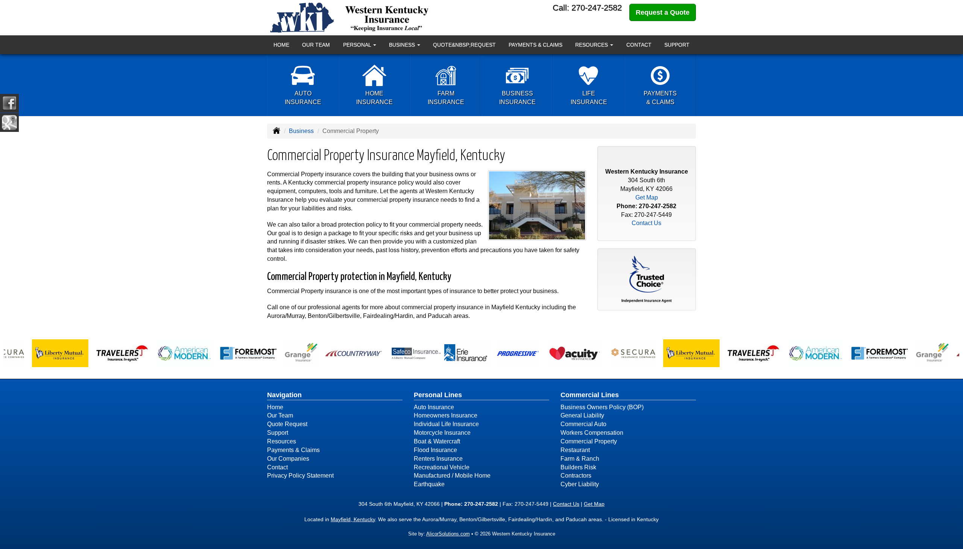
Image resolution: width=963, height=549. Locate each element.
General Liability (582, 415)
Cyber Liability (579, 484)
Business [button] (402, 45)
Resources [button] (592, 45)
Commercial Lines (589, 395)
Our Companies (288, 458)
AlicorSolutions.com (448, 534)
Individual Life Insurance (446, 424)
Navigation (284, 395)
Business (301, 131)
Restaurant (575, 450)
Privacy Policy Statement (300, 475)
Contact (639, 45)
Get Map (646, 197)
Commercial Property (588, 441)
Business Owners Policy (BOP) (602, 407)
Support (677, 45)
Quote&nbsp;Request (464, 45)
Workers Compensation (591, 433)
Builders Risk (578, 467)
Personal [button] (357, 45)
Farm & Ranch (579, 458)
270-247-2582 (657, 206)
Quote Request (287, 424)
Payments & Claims (535, 45)
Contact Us (646, 223)
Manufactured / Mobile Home (452, 475)
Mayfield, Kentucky (353, 519)
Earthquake (429, 484)
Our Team (316, 45)
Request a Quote (663, 12)
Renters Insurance (438, 458)
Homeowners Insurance (445, 415)
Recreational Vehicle (441, 467)
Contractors (575, 475)
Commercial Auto (583, 424)
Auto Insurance (434, 407)
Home (281, 45)
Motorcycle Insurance (442, 433)
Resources (281, 441)
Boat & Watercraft (437, 441)
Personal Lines (438, 395)
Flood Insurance (435, 450)
